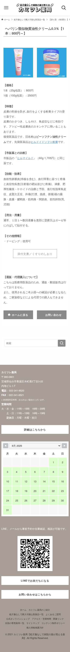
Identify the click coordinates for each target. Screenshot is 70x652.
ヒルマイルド (25, 158)
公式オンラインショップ (18, 618)
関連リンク (58, 618)
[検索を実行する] (62, 343)
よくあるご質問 (53, 614)
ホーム (23, 609)
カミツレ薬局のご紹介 (39, 609)
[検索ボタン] (63, 8)
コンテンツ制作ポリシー (53, 623)
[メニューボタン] (6, 8)
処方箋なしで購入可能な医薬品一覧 (26, 614)
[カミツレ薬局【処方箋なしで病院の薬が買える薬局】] (35, 8)
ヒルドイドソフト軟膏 (44, 142)
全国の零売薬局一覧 (14, 623)
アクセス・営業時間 (41, 618)
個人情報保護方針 (35, 627)
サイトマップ (32, 623)
